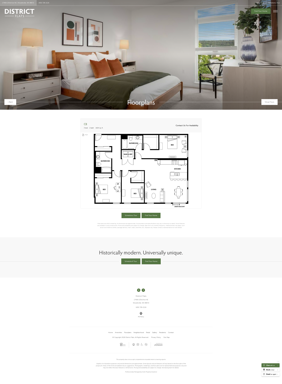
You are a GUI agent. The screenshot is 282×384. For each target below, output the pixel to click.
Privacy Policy (156, 337)
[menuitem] (110, 332)
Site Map (166, 337)
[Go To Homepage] (19, 13)
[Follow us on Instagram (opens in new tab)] (138, 290)
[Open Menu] (275, 11)
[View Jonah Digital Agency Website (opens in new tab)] (158, 345)
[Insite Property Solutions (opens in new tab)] (123, 346)
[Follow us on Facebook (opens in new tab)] (143, 290)
